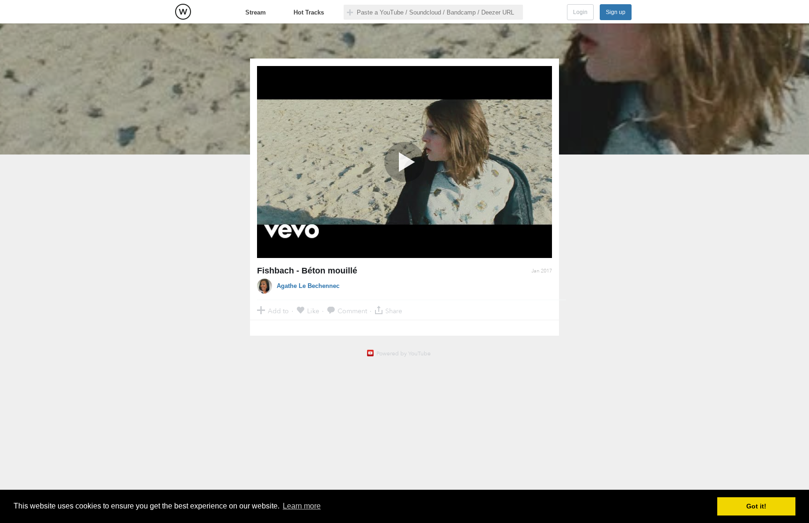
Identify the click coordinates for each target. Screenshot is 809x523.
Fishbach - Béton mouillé (307, 270)
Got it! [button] (756, 506)
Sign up (615, 12)
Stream (255, 12)
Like (313, 311)
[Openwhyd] (183, 12)
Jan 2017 (541, 270)
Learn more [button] (302, 506)
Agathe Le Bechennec (308, 285)
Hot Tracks (309, 12)
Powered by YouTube (403, 353)
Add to (278, 311)
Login (580, 12)
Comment (352, 311)
